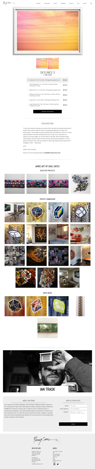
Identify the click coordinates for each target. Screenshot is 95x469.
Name (66, 406)
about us (71, 3)
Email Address (64, 409)
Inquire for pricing (48, 111)
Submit (73, 424)
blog (78, 3)
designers (63, 3)
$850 (65, 105)
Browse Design (56, 455)
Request (65, 412)
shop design (47, 3)
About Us (55, 456)
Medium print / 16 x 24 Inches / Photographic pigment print (45, 90)
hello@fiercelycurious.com (52, 153)
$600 (65, 95)
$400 (65, 100)
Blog (54, 459)
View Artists (55, 451)
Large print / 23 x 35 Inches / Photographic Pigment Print (44, 100)
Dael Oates (48, 75)
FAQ (54, 458)
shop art (38, 3)
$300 (65, 90)
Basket (84, 3)
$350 (65, 85)
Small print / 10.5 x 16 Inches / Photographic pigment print (44, 80)
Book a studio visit (57, 460)
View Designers (56, 454)
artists (55, 3)
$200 (65, 80)
